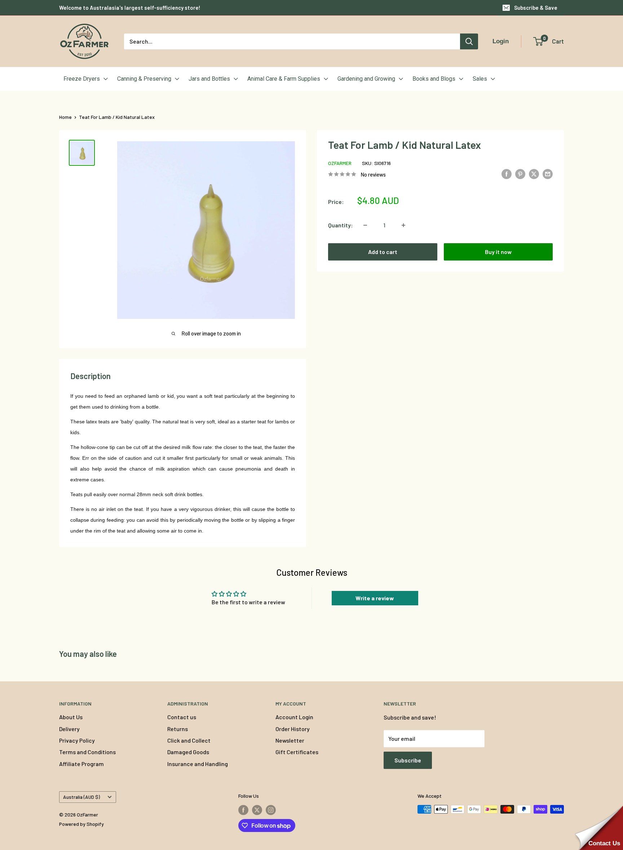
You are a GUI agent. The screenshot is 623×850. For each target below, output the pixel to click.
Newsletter (289, 740)
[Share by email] (548, 173)
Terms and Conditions (87, 751)
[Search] (469, 41)
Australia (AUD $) (81, 797)
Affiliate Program (81, 763)
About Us (71, 716)
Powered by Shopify (81, 824)
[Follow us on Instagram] (271, 810)
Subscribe (407, 760)
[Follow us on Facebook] (243, 810)
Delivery (69, 728)
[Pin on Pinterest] (520, 173)
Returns (177, 728)
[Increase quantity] (403, 225)
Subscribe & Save (535, 7)
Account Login (294, 716)
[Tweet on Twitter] (534, 173)
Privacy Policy (77, 740)
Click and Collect (189, 740)
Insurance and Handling (197, 763)
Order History (292, 728)
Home (65, 117)
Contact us (181, 716)
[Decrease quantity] (365, 225)
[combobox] (292, 41)
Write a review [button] (374, 598)
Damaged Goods (188, 751)
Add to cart (382, 251)
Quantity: (340, 225)
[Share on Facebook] (507, 173)
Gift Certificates (296, 751)
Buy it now (498, 251)
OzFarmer (340, 163)
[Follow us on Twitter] (257, 810)
